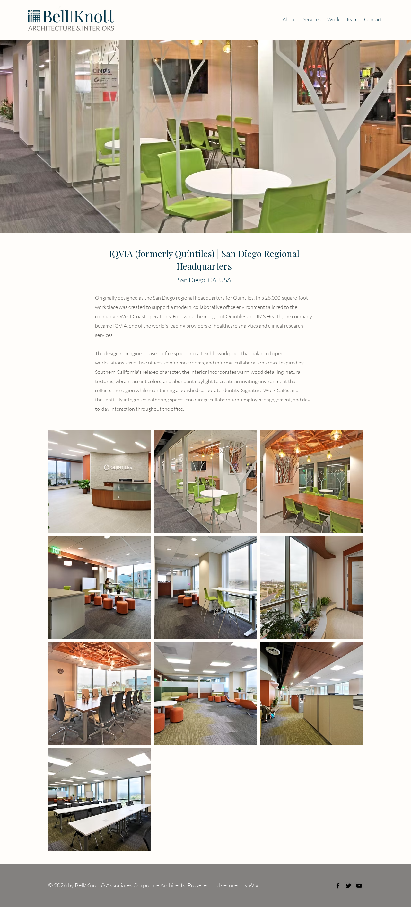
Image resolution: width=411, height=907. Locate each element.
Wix (253, 885)
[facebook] (338, 885)
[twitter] (348, 885)
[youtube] (359, 885)
